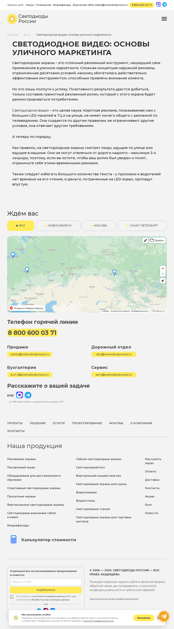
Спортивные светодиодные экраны (33, 488)
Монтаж (116, 423)
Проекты (15, 423)
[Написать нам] (164, 616)
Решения (38, 423)
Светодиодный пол (90, 467)
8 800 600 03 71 (142, 4)
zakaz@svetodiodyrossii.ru (111, 4)
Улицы (29, 4)
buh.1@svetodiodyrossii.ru (30, 374)
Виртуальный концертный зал (98, 475)
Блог (148, 504)
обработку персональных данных (50, 599)
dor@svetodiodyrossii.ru (114, 354)
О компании (141, 423)
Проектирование (87, 423)
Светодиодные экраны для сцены (101, 484)
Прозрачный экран (21, 467)
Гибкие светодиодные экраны (98, 459)
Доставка (152, 479)
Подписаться (46, 590)
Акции (149, 496)
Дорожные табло (83, 4)
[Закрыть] (158, 618)
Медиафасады (62, 4)
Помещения (43, 4)
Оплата (150, 471)
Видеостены (85, 500)
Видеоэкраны (86, 492)
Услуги (59, 423)
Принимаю (144, 617)
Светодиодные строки (93, 509)
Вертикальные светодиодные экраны (35, 504)
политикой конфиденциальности (50, 596)
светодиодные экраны (63, 148)
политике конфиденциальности (98, 621)
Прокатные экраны (21, 496)
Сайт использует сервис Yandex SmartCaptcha (114, 598)
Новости (151, 513)
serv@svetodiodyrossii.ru (114, 374)
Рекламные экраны (21, 459)
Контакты (16, 431)
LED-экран (123, 179)
